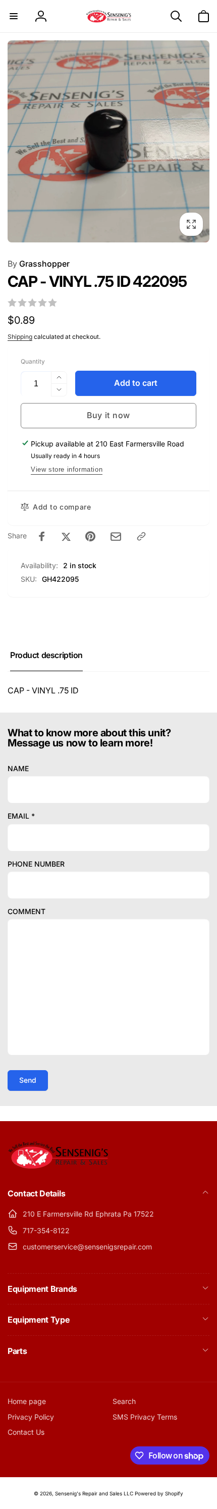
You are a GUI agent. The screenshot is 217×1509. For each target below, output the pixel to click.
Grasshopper (39, 264)
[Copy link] (141, 536)
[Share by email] (116, 536)
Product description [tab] (46, 655)
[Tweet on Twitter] (66, 536)
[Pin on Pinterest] (90, 536)
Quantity (33, 361)
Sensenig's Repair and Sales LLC (94, 1493)
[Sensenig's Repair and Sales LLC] (58, 1166)
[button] (14, 16)
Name (18, 768)
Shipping (20, 336)
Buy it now (108, 415)
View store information (66, 469)
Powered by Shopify (159, 1493)
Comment (26, 911)
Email (21, 816)
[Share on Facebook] (42, 536)
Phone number (36, 864)
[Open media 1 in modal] (108, 141)
